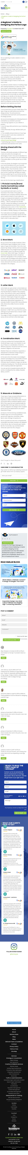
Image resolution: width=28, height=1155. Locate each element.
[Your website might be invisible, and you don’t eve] (14, 964)
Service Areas (14, 1034)
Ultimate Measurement (14, 1097)
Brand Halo (14, 1076)
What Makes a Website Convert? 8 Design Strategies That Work (13, 580)
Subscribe (13, 480)
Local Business (14, 1086)
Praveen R (10, 28)
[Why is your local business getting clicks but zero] (14, 1012)
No (25, 796)
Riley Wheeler (4, 651)
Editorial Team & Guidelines (14, 1042)
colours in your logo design (8, 140)
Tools (14, 1115)
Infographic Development (14, 1072)
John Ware (4, 670)
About (14, 1032)
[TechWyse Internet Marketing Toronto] (5, 7)
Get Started (12, 510)
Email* (7, 791)
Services (14, 1056)
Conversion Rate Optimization (14, 1070)
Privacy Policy (14, 1046)
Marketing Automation (14, 1093)
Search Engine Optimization (14, 1082)
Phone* (7, 786)
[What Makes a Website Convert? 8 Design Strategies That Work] (14, 571)
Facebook (9, 556)
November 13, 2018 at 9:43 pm (14, 712)
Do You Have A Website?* (8, 796)
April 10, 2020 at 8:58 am (18, 693)
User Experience (14, 1062)
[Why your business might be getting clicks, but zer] (14, 996)
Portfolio (14, 1105)
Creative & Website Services (14, 1064)
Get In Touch (19, 813)
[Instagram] (11, 1134)
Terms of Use (14, 1049)
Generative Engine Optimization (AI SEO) (14, 1080)
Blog (7, 14)
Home (2, 14)
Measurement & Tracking (14, 1095)
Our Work (14, 1103)
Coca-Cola (4, 253)
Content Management (14, 1089)
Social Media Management (14, 1091)
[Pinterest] (11, 464)
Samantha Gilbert (5, 693)
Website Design (6, 31)
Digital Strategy (14, 1060)
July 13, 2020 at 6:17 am (15, 670)
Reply (3, 658)
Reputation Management (14, 1087)
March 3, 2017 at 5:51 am (13, 750)
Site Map (14, 1051)
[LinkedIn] (9, 1)
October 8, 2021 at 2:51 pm (17, 651)
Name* (7, 782)
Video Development (14, 1074)
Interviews (14, 1121)
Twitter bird (22, 207)
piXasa (2, 712)
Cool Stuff (14, 1113)
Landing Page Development (14, 1068)
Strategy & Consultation (14, 1058)
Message (7, 800)
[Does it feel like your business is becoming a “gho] (14, 980)
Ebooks (14, 1119)
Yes (21, 796)
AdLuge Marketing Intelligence (14, 1099)
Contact (14, 1044)
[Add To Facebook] (6, 1)
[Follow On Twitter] (4, 464)
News (14, 1039)
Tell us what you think (10, 640)
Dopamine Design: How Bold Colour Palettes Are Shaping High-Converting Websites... (12, 602)
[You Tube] (11, 1)
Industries (14, 1109)
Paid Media (14, 1084)
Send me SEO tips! (22, 636)
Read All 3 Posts (7, 543)
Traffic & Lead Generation (14, 1078)
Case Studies (14, 1107)
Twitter (17, 556)
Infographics (14, 1117)
